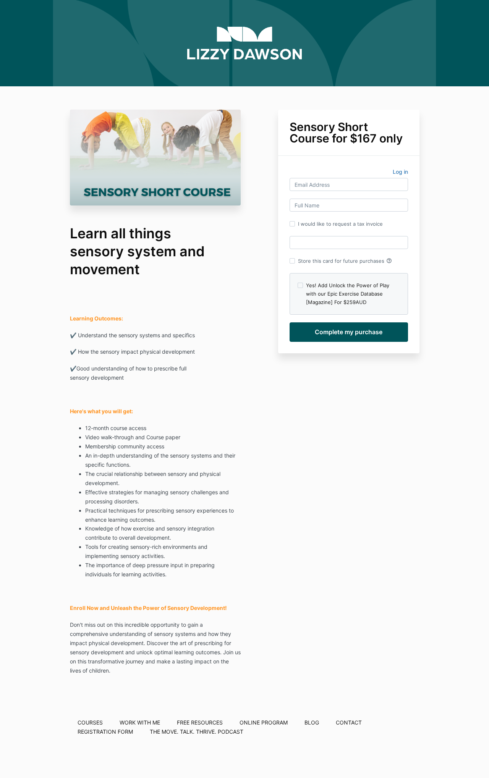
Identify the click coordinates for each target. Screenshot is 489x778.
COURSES (90, 722)
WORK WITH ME (140, 722)
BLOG (311, 722)
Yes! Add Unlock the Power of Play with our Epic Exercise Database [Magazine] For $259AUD (347, 293)
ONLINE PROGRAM (264, 722)
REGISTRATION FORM (105, 731)
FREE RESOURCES (200, 722)
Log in (400, 171)
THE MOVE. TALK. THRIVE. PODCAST (196, 731)
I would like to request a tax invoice (340, 224)
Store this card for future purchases (345, 261)
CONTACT (349, 722)
